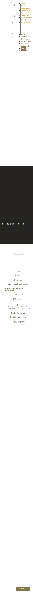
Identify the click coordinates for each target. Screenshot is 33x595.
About (23, 6)
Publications (25, 15)
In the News (25, 22)
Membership (25, 8)
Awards (24, 20)
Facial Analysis (26, 18)
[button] (24, 26)
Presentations (26, 13)
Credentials (25, 10)
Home (23, 3)
